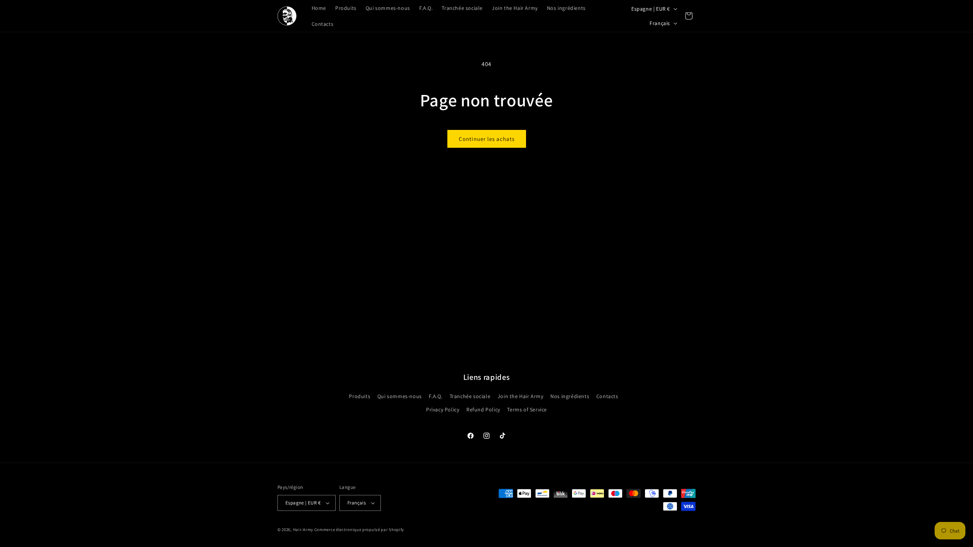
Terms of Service (527, 409)
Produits (359, 396)
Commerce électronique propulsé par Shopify (359, 529)
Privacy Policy (442, 409)
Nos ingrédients (569, 396)
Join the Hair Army (521, 396)
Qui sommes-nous (399, 396)
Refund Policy (483, 409)
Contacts (607, 396)
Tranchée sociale (470, 396)
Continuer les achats (487, 138)
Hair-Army (303, 529)
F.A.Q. (435, 396)
